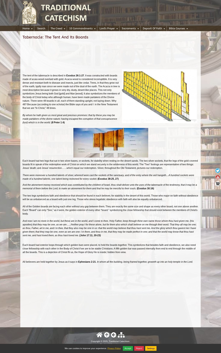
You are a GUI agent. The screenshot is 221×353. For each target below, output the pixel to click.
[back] (113, 335)
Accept (128, 348)
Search (41, 28)
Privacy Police (114, 348)
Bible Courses (179, 29)
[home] (110, 12)
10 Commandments (82, 29)
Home (28, 29)
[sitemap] (121, 335)
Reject (139, 348)
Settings (151, 348)
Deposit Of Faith (154, 29)
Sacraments (131, 29)
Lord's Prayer (109, 29)
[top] (107, 335)
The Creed (58, 29)
